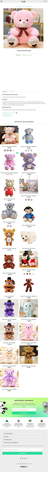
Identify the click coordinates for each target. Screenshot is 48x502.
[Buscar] (43, 1)
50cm (24, 60)
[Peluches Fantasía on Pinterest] (23, 458)
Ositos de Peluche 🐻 (12, 112)
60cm (28, 60)
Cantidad (24, 63)
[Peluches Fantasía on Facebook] (21, 458)
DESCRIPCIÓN (12, 91)
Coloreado (9, 115)
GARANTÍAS (4, 91)
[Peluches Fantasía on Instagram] (25, 458)
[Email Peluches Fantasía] (27, 458)
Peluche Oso (7, 114)
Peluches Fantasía (23, 463)
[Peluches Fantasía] (23, 2)
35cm (20, 60)
